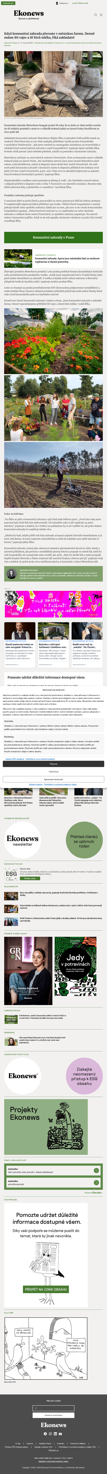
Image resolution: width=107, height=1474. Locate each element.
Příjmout (53, 764)
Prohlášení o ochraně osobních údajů (60, 784)
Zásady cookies (36, 784)
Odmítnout (53, 771)
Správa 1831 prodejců (15, 759)
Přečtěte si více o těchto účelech (40, 759)
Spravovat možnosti (53, 779)
